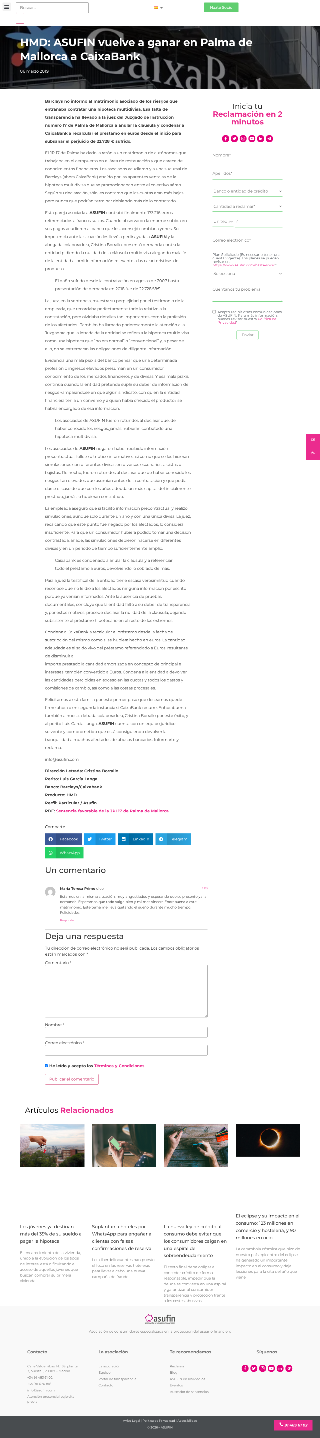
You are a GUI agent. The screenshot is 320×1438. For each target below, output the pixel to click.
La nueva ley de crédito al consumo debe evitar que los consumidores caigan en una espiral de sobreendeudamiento (195, 1241)
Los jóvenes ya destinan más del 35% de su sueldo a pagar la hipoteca (51, 1234)
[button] (6, 7)
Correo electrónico (64, 1043)
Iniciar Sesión (186, 5)
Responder (67, 920)
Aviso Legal (131, 1420)
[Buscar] (20, 18)
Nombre (54, 1025)
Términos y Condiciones (119, 1065)
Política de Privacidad (158, 1420)
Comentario (58, 963)
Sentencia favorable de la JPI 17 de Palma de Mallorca (112, 811)
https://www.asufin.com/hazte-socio (243, 265)
